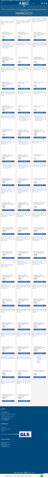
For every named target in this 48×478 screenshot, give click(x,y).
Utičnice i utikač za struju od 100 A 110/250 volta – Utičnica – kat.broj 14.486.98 (8, 395)
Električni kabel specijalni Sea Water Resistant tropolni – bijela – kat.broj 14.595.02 (24, 347)
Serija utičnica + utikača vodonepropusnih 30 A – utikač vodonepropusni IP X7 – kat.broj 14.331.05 (39, 131)
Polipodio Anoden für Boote (6, 444)
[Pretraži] (2, 3)
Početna (3, 9)
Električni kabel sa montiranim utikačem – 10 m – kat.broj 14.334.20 (7, 371)
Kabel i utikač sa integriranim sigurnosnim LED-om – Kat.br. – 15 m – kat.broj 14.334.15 (23, 228)
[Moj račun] (44, 3)
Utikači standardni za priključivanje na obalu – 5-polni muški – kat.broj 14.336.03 (7, 107)
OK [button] (41, 475)
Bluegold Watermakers (5, 446)
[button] (46, 3)
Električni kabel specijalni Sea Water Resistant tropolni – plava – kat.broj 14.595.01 (8, 347)
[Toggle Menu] (24, 6)
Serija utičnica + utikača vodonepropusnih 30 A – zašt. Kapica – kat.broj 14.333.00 (23, 155)
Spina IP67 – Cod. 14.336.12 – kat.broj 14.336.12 (39, 106)
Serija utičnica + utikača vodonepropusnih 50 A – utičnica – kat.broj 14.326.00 (40, 276)
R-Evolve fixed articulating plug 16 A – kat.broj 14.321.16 (40, 179)
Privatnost (3, 430)
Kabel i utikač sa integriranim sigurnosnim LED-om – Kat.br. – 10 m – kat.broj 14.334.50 (8, 252)
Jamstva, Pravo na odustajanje (6, 434)
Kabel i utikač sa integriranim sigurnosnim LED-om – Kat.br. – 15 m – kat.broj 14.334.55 (39, 252)
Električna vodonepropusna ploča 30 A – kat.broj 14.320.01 (40, 371)
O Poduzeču (3, 427)
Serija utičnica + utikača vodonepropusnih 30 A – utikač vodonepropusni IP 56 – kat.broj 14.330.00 (23, 204)
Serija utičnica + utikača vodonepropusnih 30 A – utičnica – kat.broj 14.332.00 (8, 155)
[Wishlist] (42, 3)
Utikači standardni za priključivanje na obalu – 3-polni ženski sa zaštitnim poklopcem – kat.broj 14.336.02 (8, 59)
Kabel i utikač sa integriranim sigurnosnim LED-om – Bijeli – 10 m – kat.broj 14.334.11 (8, 228)
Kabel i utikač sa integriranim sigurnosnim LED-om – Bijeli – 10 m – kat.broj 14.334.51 (24, 252)
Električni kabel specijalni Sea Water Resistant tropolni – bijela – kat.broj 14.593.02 (24, 323)
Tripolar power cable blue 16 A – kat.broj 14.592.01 (39, 155)
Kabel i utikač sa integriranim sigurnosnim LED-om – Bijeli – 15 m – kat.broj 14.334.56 (8, 276)
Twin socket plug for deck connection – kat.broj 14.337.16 (23, 58)
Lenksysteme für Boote (5, 442)
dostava (4, 37)
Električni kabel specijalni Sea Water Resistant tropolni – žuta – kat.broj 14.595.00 (39, 323)
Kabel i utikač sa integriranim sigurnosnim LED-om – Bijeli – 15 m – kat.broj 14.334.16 (40, 228)
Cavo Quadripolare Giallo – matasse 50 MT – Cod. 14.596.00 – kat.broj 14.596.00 (40, 347)
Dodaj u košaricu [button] (8, 64)
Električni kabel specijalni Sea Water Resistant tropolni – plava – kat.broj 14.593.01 (8, 323)
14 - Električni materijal (21, 9)
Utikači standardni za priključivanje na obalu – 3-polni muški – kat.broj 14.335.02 (23, 33)
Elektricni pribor (10, 9)
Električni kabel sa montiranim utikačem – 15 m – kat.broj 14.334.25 (23, 371)
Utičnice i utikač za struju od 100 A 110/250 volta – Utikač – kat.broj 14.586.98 (24, 395)
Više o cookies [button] (36, 475)
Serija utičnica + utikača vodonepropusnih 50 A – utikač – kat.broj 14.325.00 (24, 276)
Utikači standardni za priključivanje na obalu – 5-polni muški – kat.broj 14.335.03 (7, 83)
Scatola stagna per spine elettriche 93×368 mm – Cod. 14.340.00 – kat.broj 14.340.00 (39, 58)
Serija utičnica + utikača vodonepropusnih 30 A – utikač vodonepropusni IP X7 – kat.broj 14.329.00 (8, 204)
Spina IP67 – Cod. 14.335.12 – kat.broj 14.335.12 (39, 83)
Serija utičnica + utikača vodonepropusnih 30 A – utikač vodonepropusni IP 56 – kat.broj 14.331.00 (23, 131)
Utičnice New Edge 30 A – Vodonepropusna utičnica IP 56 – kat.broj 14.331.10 (8, 179)
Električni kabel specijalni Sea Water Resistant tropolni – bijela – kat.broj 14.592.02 (24, 300)
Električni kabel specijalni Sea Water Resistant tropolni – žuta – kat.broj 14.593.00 (39, 300)
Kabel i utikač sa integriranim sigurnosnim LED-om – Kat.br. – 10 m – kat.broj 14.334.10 (39, 203)
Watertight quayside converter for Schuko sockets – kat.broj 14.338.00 (8, 130)
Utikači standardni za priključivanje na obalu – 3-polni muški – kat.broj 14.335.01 (7, 33)
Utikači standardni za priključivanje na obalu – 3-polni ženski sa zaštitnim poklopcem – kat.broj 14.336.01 (40, 34)
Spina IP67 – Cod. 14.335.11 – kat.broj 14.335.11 (23, 83)
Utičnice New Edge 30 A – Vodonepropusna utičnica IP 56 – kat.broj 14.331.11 (24, 179)
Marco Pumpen (3, 443)
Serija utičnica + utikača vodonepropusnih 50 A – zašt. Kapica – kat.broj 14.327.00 (7, 300)
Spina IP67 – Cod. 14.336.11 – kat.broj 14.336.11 (23, 106)
